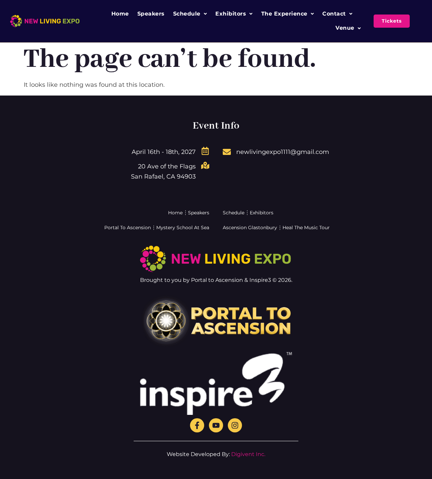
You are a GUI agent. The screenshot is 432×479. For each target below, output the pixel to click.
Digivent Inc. (248, 454)
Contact (334, 13)
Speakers (151, 13)
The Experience (284, 13)
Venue (344, 28)
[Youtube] (216, 425)
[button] (190, 14)
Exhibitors (230, 13)
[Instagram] (235, 425)
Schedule (186, 13)
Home (120, 13)
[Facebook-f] (197, 425)
